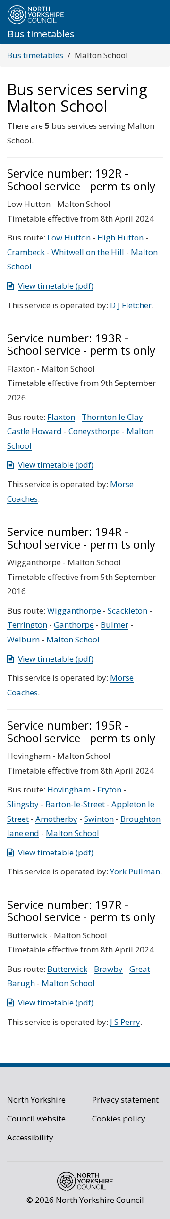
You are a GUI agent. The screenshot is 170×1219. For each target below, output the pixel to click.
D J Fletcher (131, 305)
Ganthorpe (74, 624)
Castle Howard (34, 431)
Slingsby (23, 804)
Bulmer (114, 624)
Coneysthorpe (94, 431)
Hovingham (69, 789)
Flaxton (61, 416)
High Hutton (120, 237)
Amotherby (56, 818)
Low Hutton (69, 237)
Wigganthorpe (74, 610)
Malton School (73, 639)
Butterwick (67, 968)
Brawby (108, 968)
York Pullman (135, 871)
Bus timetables (35, 55)
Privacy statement (125, 1099)
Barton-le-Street (75, 804)
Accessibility (30, 1137)
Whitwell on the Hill (87, 252)
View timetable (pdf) (56, 285)
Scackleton (127, 610)
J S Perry (125, 1021)
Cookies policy (118, 1118)
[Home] (35, 14)
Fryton (109, 789)
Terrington (27, 624)
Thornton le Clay (112, 416)
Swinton (99, 818)
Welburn (23, 639)
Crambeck (26, 252)
